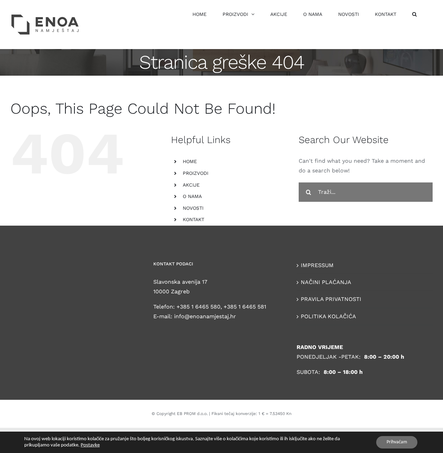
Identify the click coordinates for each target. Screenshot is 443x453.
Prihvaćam (397, 442)
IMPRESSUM (317, 265)
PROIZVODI (195, 173)
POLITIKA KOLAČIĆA (328, 316)
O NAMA (192, 196)
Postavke (90, 445)
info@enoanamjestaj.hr (205, 316)
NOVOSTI (193, 208)
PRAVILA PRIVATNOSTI (331, 299)
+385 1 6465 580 (198, 306)
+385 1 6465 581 (245, 306)
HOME (190, 161)
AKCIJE (191, 185)
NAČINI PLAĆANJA (326, 282)
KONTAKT (193, 219)
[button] (414, 14)
